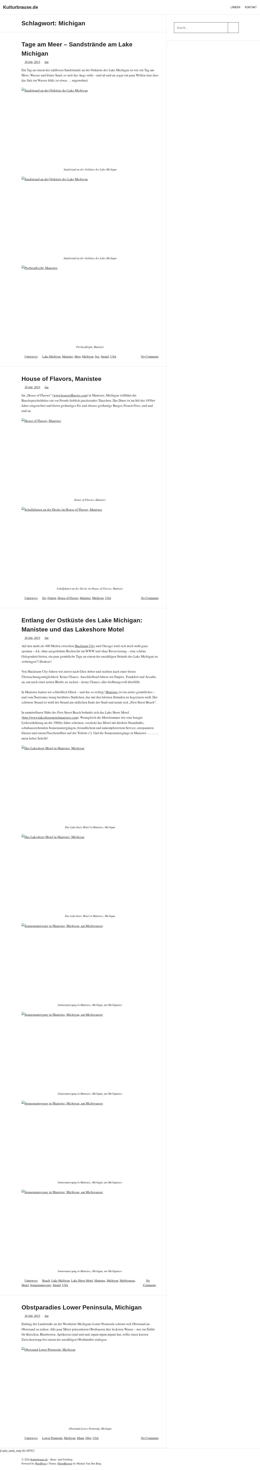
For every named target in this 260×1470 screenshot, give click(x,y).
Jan (47, 62)
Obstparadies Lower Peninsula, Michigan (82, 1307)
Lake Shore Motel (82, 1280)
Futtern (52, 598)
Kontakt (251, 7)
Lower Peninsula (52, 1438)
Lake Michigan (51, 356)
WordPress (40, 1463)
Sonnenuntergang (40, 1285)
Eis (44, 598)
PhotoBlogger (64, 1463)
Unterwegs (31, 356)
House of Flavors (68, 598)
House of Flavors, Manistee (61, 378)
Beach (46, 1280)
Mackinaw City (85, 646)
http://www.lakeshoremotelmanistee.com (50, 717)
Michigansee (127, 1280)
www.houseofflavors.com (70, 395)
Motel (25, 1285)
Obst (88, 1438)
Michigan (87, 356)
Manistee (67, 356)
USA (113, 356)
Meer (77, 356)
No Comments (150, 356)
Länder (235, 7)
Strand (105, 356)
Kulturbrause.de (20, 7)
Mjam (80, 1438)
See (97, 356)
